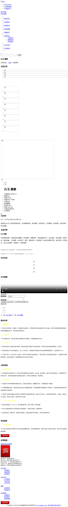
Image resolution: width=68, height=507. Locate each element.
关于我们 (3, 468)
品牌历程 (10, 39)
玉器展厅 (7, 22)
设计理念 (7, 481)
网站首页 (7, 18)
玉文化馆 (7, 45)
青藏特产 (7, 32)
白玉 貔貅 (20, 315)
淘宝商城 (8, 6)
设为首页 (3, 12)
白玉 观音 (9, 315)
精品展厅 (7, 25)
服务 (2, 486)
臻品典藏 (7, 29)
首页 (10, 62)
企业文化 (3, 477)
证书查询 (7, 48)
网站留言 (7, 490)
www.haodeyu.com (41, 505)
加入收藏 (3, 13)
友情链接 (3, 493)
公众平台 (8, 4)
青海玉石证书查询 (6, 444)
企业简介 (10, 38)
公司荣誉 (7, 479)
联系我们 (10, 41)
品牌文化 (7, 36)
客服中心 (8, 8)
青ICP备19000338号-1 (54, 505)
